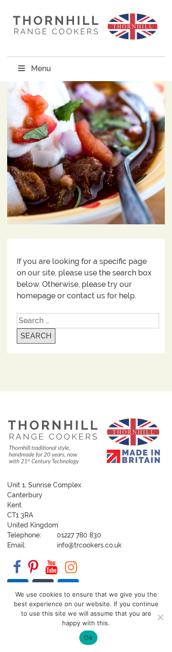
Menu (41, 68)
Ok (88, 637)
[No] (160, 617)
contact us (86, 295)
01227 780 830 (79, 535)
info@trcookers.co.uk (89, 545)
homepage (36, 295)
